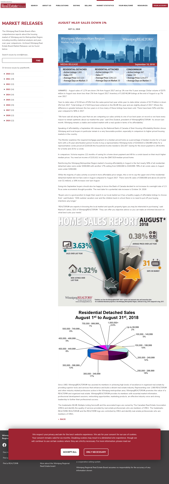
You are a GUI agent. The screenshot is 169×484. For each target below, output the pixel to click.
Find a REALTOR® (10, 463)
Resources (142, 5)
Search (34, 5)
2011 (10, 79)
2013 (10, 89)
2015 (10, 100)
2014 (10, 94)
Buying (76, 5)
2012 (10, 84)
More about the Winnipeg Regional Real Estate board (55, 464)
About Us (46, 5)
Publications (62, 5)
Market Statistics (105, 5)
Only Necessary (96, 452)
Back (63, 419)
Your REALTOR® (126, 5)
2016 (10, 105)
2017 (10, 110)
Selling (88, 5)
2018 (10, 115)
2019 (10, 120)
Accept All (70, 452)
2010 (10, 74)
